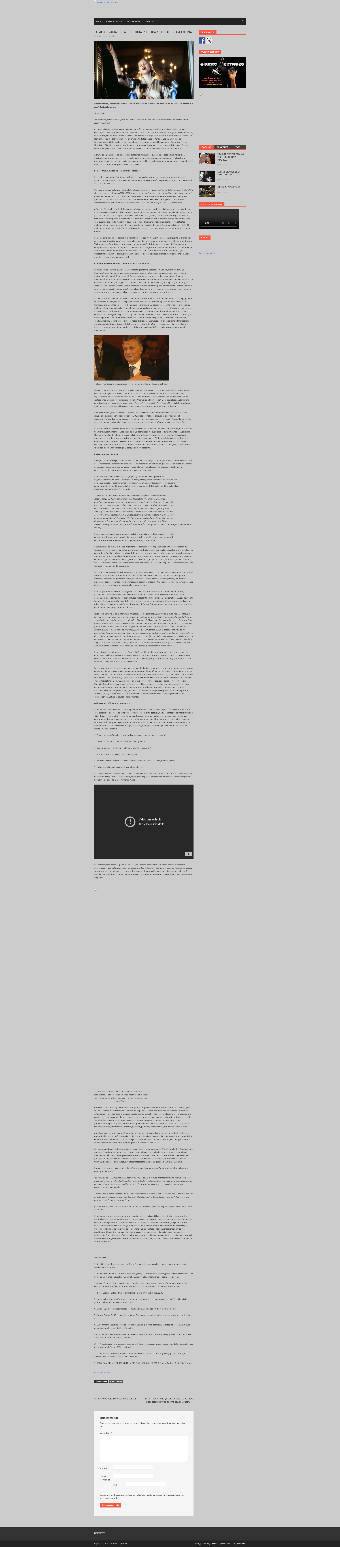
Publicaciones (114, 21)
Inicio (99, 21)
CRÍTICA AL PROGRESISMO (228, 187)
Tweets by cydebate (208, 253)
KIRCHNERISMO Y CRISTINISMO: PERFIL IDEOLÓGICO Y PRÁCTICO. (231, 157)
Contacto (149, 21)
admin (114, 36)
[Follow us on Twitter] (209, 40)
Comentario (106, 1433)
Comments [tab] (222, 147)
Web (115, 1484)
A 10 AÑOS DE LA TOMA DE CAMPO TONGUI (117, 1398)
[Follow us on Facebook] (202, 40)
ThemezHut (240, 1543)
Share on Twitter (102, 1372)
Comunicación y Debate (118, 1543)
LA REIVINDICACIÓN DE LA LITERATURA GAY (228, 173)
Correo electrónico (105, 1478)
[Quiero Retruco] (222, 72)
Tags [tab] (237, 147)
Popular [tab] (206, 147)
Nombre (104, 1468)
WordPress (215, 1543)
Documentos (133, 21)
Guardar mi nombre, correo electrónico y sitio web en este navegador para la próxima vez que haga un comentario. (142, 1496)
